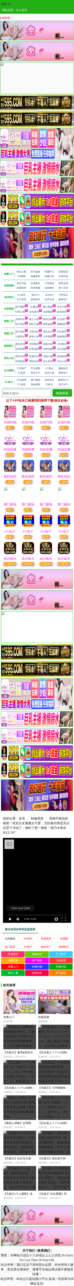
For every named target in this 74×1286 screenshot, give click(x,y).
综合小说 (62, 361)
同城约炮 (61, 966)
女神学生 (20, 319)
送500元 (10, 536)
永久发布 (21, 10)
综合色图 (62, 349)
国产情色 (37, 960)
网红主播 (34, 324)
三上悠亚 (61, 954)
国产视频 (20, 306)
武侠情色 (20, 361)
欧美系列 (62, 311)
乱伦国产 (62, 319)
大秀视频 (47, 336)
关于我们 (28, 1250)
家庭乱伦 (34, 356)
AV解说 (34, 306)
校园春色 (62, 356)
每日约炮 (10, 454)
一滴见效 (10, 481)
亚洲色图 (20, 349)
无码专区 (34, 331)
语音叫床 (37, 972)
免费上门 (10, 427)
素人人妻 (34, 319)
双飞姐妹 (61, 972)
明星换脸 (47, 324)
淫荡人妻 (47, 356)
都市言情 (20, 356)
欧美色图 (34, 349)
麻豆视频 (47, 306)
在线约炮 (37, 966)
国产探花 (20, 324)
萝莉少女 (34, 336)
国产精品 (20, 331)
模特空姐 (47, 319)
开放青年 (13, 954)
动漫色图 (47, 349)
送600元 (10, 509)
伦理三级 (20, 311)
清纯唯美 (34, 344)
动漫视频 (47, 311)
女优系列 (34, 311)
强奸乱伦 (47, 331)
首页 (22, 818)
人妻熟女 (20, 336)
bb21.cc (6, 4)
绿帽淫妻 (13, 960)
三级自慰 (61, 960)
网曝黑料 (62, 324)
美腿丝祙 (37, 954)
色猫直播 (43, 1017)
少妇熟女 (62, 344)
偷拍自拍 (20, 344)
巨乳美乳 (62, 331)
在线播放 (10, 938)
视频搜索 (62, 393)
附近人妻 (13, 972)
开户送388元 (10, 563)
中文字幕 (62, 306)
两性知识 (34, 361)
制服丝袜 (47, 344)
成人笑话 (47, 361)
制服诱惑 (62, 336)
